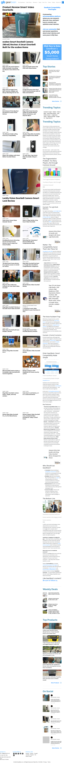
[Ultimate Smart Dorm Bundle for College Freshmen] (45, 606)
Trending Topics (51, 107)
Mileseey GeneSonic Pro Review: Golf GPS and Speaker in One (52, 654)
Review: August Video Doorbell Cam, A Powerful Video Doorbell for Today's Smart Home (31, 417)
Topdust (31, 753)
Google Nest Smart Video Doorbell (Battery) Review (30, 330)
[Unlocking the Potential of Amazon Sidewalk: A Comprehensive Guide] (31, 231)
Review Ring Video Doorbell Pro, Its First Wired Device (10, 415)
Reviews (35, 2)
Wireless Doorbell (51, 116)
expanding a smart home (50, 471)
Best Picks (28, 2)
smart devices (58, 385)
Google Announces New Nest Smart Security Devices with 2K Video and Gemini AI (31, 91)
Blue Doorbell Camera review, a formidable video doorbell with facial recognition (11, 372)
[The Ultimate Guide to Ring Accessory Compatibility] (11, 125)
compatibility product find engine (50, 565)
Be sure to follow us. (50, 580)
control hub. (52, 340)
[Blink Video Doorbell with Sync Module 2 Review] (11, 321)
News (49, 2)
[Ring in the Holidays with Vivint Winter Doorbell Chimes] (11, 146)
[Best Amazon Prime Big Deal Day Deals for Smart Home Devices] (11, 102)
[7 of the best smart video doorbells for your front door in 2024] (31, 298)
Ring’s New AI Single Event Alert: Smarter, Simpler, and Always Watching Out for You (10, 91)
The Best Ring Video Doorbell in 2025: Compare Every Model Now (31, 135)
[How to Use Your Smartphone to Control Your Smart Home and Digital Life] (45, 84)
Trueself (36, 753)
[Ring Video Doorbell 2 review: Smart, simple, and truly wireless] (11, 384)
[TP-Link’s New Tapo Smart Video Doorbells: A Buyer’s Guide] (31, 146)
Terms (49, 762)
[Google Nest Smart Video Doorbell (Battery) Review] (31, 321)
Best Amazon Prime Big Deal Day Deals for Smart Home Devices (10, 112)
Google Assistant (52, 568)
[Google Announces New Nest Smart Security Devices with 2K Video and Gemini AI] (31, 81)
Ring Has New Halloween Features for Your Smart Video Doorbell (11, 286)
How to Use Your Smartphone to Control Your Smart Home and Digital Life (55, 83)
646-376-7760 (4, 755)
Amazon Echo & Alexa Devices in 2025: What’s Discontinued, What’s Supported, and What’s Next (55, 90)
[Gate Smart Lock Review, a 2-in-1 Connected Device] (31, 384)
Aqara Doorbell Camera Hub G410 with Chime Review (30, 67)
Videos (53, 2)
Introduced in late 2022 (48, 251)
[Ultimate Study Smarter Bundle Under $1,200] (45, 600)
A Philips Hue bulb (46, 217)
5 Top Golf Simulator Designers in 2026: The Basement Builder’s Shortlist (55, 96)
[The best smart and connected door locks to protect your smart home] (45, 72)
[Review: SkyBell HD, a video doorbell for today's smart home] (11, 429)
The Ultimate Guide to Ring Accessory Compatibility (10, 134)
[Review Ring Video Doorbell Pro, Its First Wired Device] (11, 405)
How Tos (44, 2)
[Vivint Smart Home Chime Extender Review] (11, 211)
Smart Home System (51, 113)
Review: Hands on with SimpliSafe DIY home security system (31, 372)
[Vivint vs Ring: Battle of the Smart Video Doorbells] (31, 211)
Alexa (50, 221)
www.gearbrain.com (46, 380)
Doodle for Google (48, 111)
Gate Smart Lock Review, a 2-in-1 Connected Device (31, 393)
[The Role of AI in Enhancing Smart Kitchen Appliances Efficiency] (45, 78)
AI (48, 421)
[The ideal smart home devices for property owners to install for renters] (11, 254)
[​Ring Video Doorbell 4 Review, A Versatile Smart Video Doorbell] (11, 298)
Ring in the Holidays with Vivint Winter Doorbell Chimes (11, 156)
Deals (40, 2)
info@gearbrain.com (6, 753)
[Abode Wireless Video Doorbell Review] (31, 276)
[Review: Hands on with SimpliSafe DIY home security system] (31, 362)
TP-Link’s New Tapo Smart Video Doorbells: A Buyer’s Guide (30, 156)
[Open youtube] (20, 753)
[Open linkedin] (14, 755)
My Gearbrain (21, 2)
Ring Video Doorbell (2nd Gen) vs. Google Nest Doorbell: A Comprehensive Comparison (31, 265)
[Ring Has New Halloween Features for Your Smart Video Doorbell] (11, 276)
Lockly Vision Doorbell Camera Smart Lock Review (20, 199)
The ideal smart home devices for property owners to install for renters (10, 265)
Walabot (54, 111)
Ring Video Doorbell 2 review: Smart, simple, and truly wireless (10, 394)
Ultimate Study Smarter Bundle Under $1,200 (53, 599)
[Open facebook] (16, 753)
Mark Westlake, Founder (55, 697)
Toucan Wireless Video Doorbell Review (31, 351)
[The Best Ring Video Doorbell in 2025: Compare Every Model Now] (31, 125)
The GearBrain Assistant (54, 391)
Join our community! (50, 29)
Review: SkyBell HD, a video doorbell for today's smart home (10, 439)
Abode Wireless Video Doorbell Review (31, 285)
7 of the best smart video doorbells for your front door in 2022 (31, 310)
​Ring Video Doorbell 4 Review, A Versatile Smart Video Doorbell (11, 307)
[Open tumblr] (22, 753)
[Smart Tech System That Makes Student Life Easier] (45, 594)
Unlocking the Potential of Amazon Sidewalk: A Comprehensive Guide (30, 241)
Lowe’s (57, 477)
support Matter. (56, 264)
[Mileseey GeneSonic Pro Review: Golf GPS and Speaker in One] (52, 649)
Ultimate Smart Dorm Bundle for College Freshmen (53, 605)
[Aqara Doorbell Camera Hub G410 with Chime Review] (31, 58)
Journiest (28, 754)
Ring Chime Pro (49, 118)
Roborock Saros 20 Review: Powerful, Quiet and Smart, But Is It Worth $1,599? (52, 678)
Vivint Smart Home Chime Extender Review (9, 221)
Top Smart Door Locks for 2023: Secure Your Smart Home (54, 71)
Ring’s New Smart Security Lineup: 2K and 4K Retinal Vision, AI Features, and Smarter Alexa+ (30, 113)
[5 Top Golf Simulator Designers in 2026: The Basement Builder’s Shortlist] (45, 96)
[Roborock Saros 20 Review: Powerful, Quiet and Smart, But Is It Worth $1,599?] (52, 672)
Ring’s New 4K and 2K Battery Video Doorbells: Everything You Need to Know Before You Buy (10, 69)
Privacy (45, 762)
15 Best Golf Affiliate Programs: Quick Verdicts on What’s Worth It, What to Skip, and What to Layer (54, 611)
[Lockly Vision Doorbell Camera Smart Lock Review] (21, 181)
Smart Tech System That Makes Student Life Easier (54, 593)
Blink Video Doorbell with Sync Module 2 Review (10, 330)
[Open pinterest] (18, 753)
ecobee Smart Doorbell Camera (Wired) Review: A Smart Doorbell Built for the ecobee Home (19, 44)
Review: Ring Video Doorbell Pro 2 (10, 351)
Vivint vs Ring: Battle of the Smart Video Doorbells (30, 221)
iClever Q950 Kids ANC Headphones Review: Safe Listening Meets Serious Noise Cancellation (52, 666)
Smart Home (5, 65)
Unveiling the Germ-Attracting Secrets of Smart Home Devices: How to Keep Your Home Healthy (10, 242)
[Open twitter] (14, 753)
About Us (58, 2)
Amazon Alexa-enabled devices (49, 569)
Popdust (27, 753)
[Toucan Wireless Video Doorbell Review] (31, 342)
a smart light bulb (57, 211)
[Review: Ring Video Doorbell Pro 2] (11, 342)
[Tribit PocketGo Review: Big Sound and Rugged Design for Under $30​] (52, 638)
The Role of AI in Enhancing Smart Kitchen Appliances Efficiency (54, 77)
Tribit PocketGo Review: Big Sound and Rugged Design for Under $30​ (51, 643)
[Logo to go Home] (9, 2)
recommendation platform (51, 16)
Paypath (32, 754)
